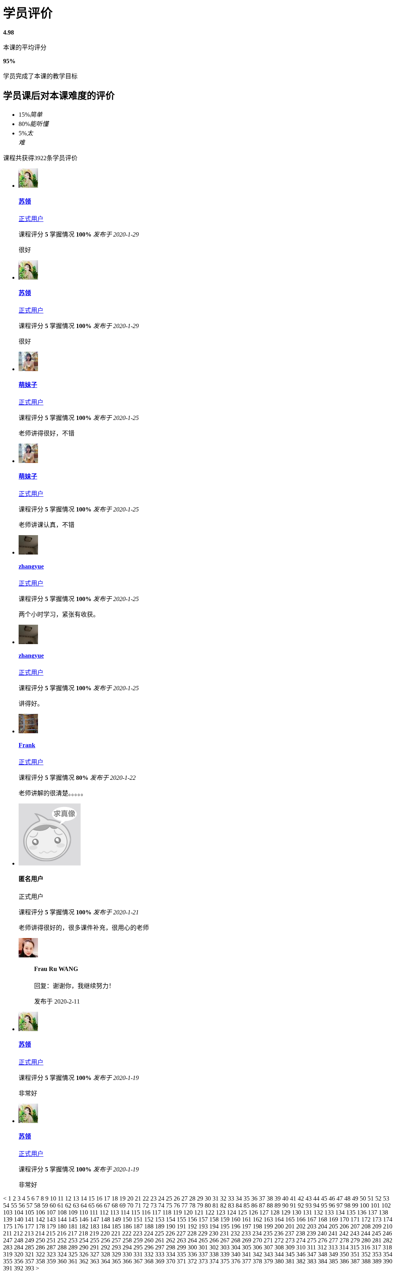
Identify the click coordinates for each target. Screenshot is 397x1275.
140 (19, 1219)
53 (386, 1198)
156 (193, 1219)
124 (232, 1212)
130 (297, 1212)
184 (106, 1226)
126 (254, 1212)
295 (138, 1247)
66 (100, 1205)
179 (52, 1226)
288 (62, 1247)
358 (41, 1261)
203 (312, 1226)
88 (270, 1205)
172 (366, 1219)
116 (147, 1212)
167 (312, 1219)
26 (177, 1198)
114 (126, 1212)
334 (171, 1254)
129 (286, 1212)
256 (106, 1240)
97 (340, 1205)
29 (201, 1198)
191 (182, 1226)
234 (257, 1233)
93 (309, 1205)
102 (386, 1205)
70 (131, 1205)
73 (154, 1205)
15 (92, 1198)
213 (29, 1233)
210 (387, 1226)
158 (214, 1219)
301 (203, 1247)
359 (52, 1261)
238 (301, 1233)
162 (258, 1219)
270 (258, 1240)
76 (177, 1205)
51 (371, 1198)
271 (269, 1240)
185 (117, 1226)
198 (258, 1226)
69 (123, 1205)
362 (84, 1261)
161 (247, 1219)
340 (236, 1254)
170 (345, 1219)
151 (138, 1219)
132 (319, 1212)
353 (377, 1254)
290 (84, 1247)
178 (41, 1226)
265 (203, 1240)
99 (356, 1205)
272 (279, 1240)
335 (182, 1254)
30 (208, 1198)
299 (182, 1247)
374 (214, 1261)
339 (225, 1254)
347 (312, 1254)
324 (62, 1254)
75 (170, 1205)
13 (77, 1198)
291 (95, 1247)
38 (270, 1198)
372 (193, 1261)
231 (225, 1233)
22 (146, 1198)
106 (41, 1212)
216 (62, 1233)
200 (279, 1226)
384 (323, 1261)
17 (108, 1198)
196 (236, 1226)
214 (40, 1233)
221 (116, 1233)
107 (52, 1212)
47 (340, 1198)
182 (84, 1226)
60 (53, 1205)
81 (216, 1205)
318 (387, 1247)
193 (203, 1226)
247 (8, 1240)
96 (333, 1205)
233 (247, 1233)
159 (225, 1219)
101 (376, 1205)
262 (171, 1240)
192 (193, 1226)
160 (236, 1219)
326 (84, 1254)
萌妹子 (28, 385)
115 (136, 1212)
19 (123, 1198)
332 (149, 1254)
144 (62, 1219)
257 (117, 1240)
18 (115, 1198)
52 (379, 1198)
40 (286, 1198)
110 (84, 1212)
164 (279, 1219)
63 (77, 1205)
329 (117, 1254)
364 (106, 1261)
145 (73, 1219)
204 (323, 1226)
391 (8, 1268)
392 (19, 1268)
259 (138, 1240)
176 (19, 1226)
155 (182, 1219)
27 (185, 1198)
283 (8, 1247)
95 (325, 1205)
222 (127, 1233)
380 (279, 1261)
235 (268, 1233)
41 (294, 1198)
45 (325, 1198)
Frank (27, 745)
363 (95, 1261)
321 (30, 1254)
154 (171, 1219)
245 (377, 1233)
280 (366, 1240)
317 (377, 1247)
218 (84, 1233)
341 (247, 1254)
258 (128, 1240)
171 (355, 1219)
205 (334, 1226)
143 (52, 1219)
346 (301, 1254)
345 (290, 1254)
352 (366, 1254)
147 (95, 1219)
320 (19, 1254)
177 (30, 1226)
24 (162, 1198)
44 (317, 1198)
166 (301, 1219)
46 (333, 1198)
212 (19, 1233)
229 (203, 1233)
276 (323, 1240)
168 (323, 1219)
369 (160, 1261)
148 (106, 1219)
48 (348, 1198)
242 (344, 1233)
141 (30, 1219)
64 (84, 1205)
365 (117, 1261)
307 (269, 1247)
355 (8, 1261)
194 (214, 1226)
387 (355, 1261)
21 (139, 1198)
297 (160, 1247)
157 (203, 1219)
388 (366, 1261)
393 (30, 1268)
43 (309, 1198)
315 (355, 1247)
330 (128, 1254)
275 (312, 1240)
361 (73, 1261)
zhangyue (31, 566)
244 (366, 1233)
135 (351, 1212)
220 (105, 1233)
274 (301, 1240)
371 (182, 1261)
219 (95, 1233)
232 (236, 1233)
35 (247, 1198)
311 (312, 1247)
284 (19, 1247)
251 (52, 1240)
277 (334, 1240)
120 (188, 1212)
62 (69, 1205)
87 (263, 1205)
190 (171, 1226)
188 (149, 1226)
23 (154, 1198)
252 (62, 1240)
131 (308, 1212)
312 (323, 1247)
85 (247, 1205)
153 (160, 1219)
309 (290, 1247)
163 (269, 1219)
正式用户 (31, 219)
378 (258, 1261)
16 (100, 1198)
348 (323, 1254)
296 (149, 1247)
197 (247, 1226)
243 (355, 1233)
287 (52, 1247)
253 (73, 1240)
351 (355, 1254)
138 (383, 1212)
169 (334, 1219)
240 (323, 1233)
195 (225, 1226)
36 (255, 1198)
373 (203, 1261)
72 (146, 1205)
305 (247, 1247)
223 (138, 1233)
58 (38, 1205)
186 (128, 1226)
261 (160, 1240)
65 (92, 1205)
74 (162, 1205)
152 (149, 1219)
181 (73, 1226)
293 (117, 1247)
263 (182, 1240)
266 (214, 1240)
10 (54, 1198)
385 (334, 1261)
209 (377, 1226)
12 (69, 1198)
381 (290, 1261)
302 (214, 1247)
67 (108, 1205)
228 (192, 1233)
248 (19, 1240)
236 (279, 1233)
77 (185, 1205)
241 (333, 1233)
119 (178, 1212)
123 (221, 1212)
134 (340, 1212)
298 (171, 1247)
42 (302, 1198)
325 (73, 1254)
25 (170, 1198)
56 (22, 1205)
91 (294, 1205)
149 (117, 1219)
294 (128, 1247)
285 (30, 1247)
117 (157, 1212)
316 (366, 1247)
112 (105, 1212)
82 (224, 1205)
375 (225, 1261)
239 (312, 1233)
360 (62, 1261)
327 (95, 1254)
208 (366, 1226)
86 (255, 1205)
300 (193, 1247)
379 (269, 1261)
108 (62, 1212)
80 (208, 1205)
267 (225, 1240)
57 (30, 1205)
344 (279, 1254)
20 (131, 1198)
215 (51, 1233)
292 (106, 1247)
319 (8, 1254)
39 (278, 1198)
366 (128, 1261)
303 (225, 1247)
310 (301, 1247)
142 (41, 1219)
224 (149, 1233)
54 (7, 1205)
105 (30, 1212)
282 (387, 1240)
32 (224, 1198)
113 (115, 1212)
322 (41, 1254)
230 (214, 1233)
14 (84, 1198)
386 (345, 1261)
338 (214, 1254)
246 (387, 1233)
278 (345, 1240)
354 (387, 1254)
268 (236, 1240)
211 (8, 1233)
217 (73, 1233)
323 (52, 1254)
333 (160, 1254)
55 (15, 1205)
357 (30, 1261)
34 (239, 1198)
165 (290, 1219)
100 (365, 1205)
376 (236, 1261)
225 (160, 1233)
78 (193, 1205)
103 (8, 1212)
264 (193, 1240)
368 (149, 1261)
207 (355, 1226)
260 (149, 1240)
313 (333, 1247)
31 (216, 1198)
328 (106, 1254)
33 (232, 1198)
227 (181, 1233)
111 (95, 1212)
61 (61, 1205)
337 (203, 1254)
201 (290, 1226)
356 (19, 1261)
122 (210, 1212)
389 (377, 1261)
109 (73, 1212)
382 (301, 1261)
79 (201, 1205)
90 (286, 1205)
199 (269, 1226)
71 (139, 1205)
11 (61, 1198)
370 (171, 1261)
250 (41, 1240)
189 (160, 1226)
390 (387, 1261)
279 (355, 1240)
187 (138, 1226)
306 (258, 1247)
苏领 (25, 201)
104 (19, 1212)
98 (348, 1205)
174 (387, 1219)
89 (278, 1205)
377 (247, 1261)
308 (279, 1247)
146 (84, 1219)
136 (362, 1212)
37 (263, 1198)
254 (84, 1240)
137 (373, 1212)
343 (269, 1254)
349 (334, 1254)
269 (247, 1240)
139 (8, 1219)
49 (356, 1198)
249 (30, 1240)
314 (344, 1247)
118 (167, 1212)
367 (138, 1261)
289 (73, 1247)
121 (199, 1212)
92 (302, 1205)
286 (41, 1247)
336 (193, 1254)
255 (95, 1240)
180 (62, 1226)
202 (301, 1226)
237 (290, 1233)
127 (264, 1212)
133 (330, 1212)
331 (138, 1254)
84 (239, 1205)
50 (364, 1198)
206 (345, 1226)
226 (171, 1233)
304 (236, 1247)
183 (95, 1226)
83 (232, 1205)
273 (290, 1240)
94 (317, 1205)
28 (193, 1198)
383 (312, 1261)
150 (128, 1219)
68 (115, 1205)
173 (377, 1219)
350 (345, 1254)
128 (275, 1212)
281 (377, 1240)
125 (243, 1212)
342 (258, 1254)
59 (46, 1205)
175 (8, 1226)
